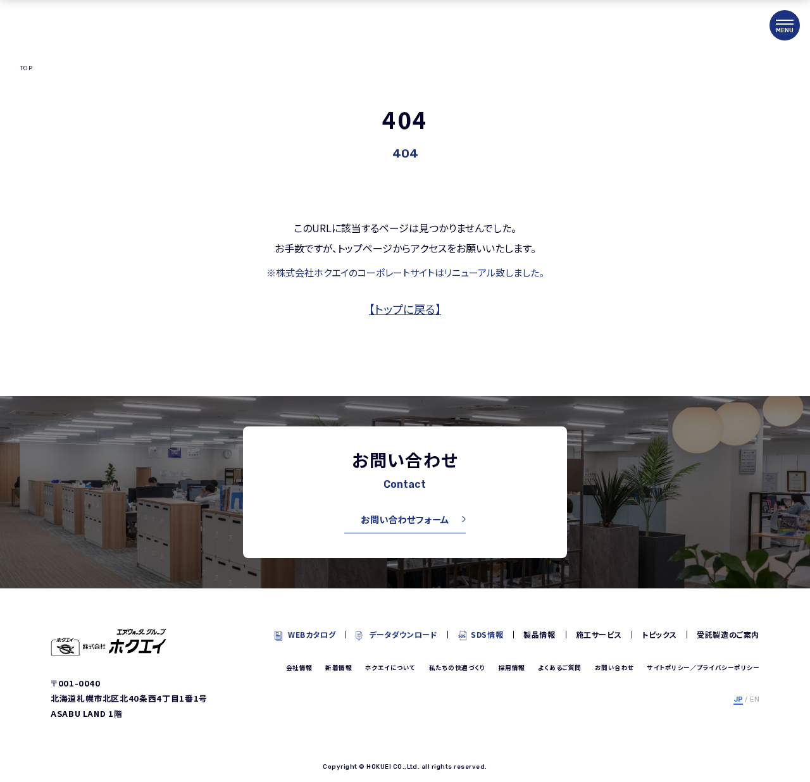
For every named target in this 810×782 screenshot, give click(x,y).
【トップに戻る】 (405, 309)
